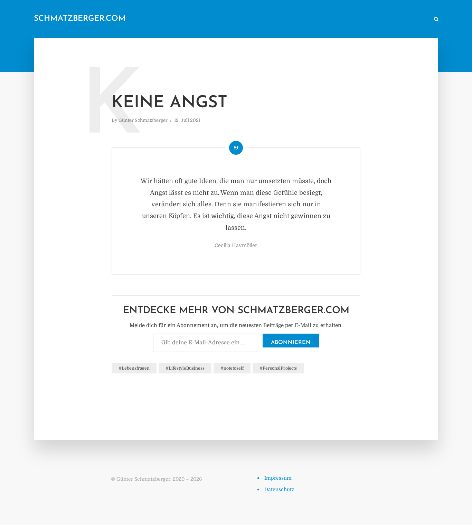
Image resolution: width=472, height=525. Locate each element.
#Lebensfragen (134, 368)
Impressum (278, 478)
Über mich (369, 19)
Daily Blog (263, 19)
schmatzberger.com (80, 19)
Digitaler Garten (330, 19)
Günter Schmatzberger (143, 120)
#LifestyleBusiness (185, 368)
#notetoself (232, 368)
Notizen (293, 19)
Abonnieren (291, 342)
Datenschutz (279, 489)
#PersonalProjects (278, 368)
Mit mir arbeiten (406, 19)
